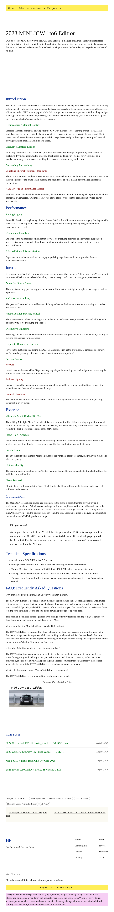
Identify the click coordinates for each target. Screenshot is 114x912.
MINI (69, 798)
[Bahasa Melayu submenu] (75, 887)
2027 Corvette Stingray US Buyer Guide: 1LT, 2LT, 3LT (37, 751)
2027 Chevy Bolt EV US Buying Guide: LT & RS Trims (37, 743)
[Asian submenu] (28, 8)
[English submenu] (51, 887)
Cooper (10, 798)
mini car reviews (81, 798)
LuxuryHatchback (56, 798)
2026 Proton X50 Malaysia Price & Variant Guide (33, 769)
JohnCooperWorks (38, 798)
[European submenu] (60, 8)
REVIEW (45, 804)
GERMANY (22, 798)
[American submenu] (44, 8)
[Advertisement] (57, 74)
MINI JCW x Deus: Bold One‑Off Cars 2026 (30, 760)
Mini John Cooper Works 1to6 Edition (22, 804)
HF (8, 840)
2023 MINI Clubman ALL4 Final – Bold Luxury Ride (79, 812)
